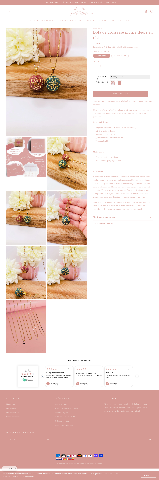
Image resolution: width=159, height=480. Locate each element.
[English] (60, 459)
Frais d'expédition (110, 47)
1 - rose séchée (102, 56)
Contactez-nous (61, 404)
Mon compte (11, 404)
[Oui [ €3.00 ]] (113, 83)
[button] (9, 11)
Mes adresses (11, 408)
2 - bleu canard (120, 56)
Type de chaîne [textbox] (103, 76)
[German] (65, 459)
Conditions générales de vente (66, 408)
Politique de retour (62, 421)
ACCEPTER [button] (148, 475)
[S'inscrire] (48, 440)
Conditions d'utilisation (64, 425)
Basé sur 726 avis (27, 376)
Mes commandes (12, 413)
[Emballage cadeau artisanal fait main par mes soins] (107, 82)
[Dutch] (57, 459)
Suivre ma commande (14, 417)
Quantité (96, 61)
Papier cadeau (103, 82)
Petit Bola (65, 463)
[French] (62, 459)
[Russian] (70, 459)
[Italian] (67, 459)
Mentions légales (61, 413)
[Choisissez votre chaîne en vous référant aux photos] (97, 79)
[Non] (119, 83)
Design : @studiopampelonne (78, 463)
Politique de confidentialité (65, 417)
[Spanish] (73, 459)
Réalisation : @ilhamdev (94, 463)
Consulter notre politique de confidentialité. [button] (21, 477)
